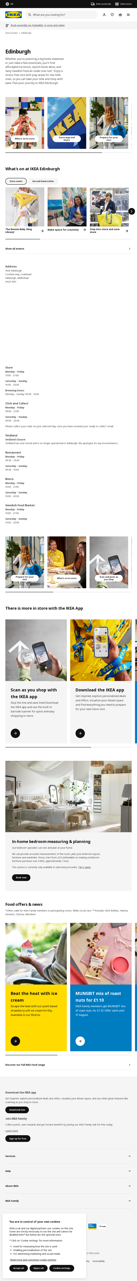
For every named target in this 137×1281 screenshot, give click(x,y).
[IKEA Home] (13, 14)
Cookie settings (61, 1268)
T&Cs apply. (84, 867)
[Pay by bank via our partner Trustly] (103, 1227)
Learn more (11, 1130)
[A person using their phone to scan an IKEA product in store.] (109, 562)
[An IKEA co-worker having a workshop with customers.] (66, 562)
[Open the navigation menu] (128, 14)
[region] (44, 1245)
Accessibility (99, 1261)
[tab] (16, 181)
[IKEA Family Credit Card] (92, 1227)
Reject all (39, 1268)
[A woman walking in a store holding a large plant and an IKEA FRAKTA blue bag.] (109, 123)
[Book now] (68, 796)
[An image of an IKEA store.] (66, 123)
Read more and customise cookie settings (33, 1259)
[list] (68, 123)
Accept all (18, 1268)
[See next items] (131, 211)
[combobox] (60, 15)
